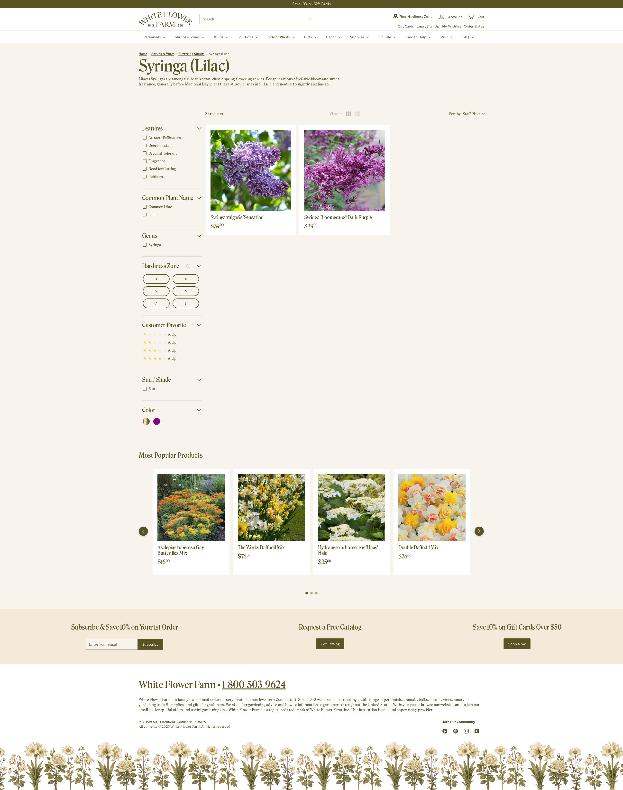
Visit (445, 37)
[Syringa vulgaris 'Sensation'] (251, 170)
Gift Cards (406, 26)
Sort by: (464, 114)
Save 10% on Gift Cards (311, 4)
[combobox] (257, 19)
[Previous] (143, 531)
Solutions (246, 37)
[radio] (348, 114)
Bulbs (219, 37)
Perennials (153, 37)
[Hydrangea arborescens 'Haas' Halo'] (351, 507)
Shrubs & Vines (188, 37)
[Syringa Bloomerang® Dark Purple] (344, 170)
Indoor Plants (279, 37)
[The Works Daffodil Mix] (271, 507)
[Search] (310, 19)
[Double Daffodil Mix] (432, 507)
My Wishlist (451, 26)
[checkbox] (171, 137)
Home (143, 54)
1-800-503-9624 (254, 684)
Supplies (357, 37)
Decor (331, 37)
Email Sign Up (428, 26)
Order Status (474, 26)
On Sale (385, 37)
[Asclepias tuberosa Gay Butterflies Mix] (191, 507)
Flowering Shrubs (191, 54)
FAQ (466, 37)
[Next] (479, 531)
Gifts (308, 37)
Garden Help (417, 37)
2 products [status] (214, 114)
